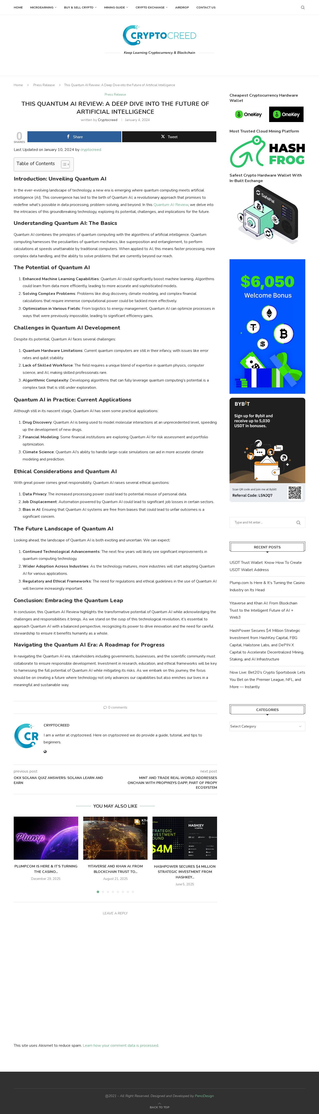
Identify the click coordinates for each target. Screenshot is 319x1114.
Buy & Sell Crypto (78, 7)
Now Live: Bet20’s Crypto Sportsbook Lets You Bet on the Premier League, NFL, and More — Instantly (267, 680)
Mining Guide (114, 7)
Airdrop (182, 7)
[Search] (302, 7)
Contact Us (206, 7)
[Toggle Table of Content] (63, 164)
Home (18, 7)
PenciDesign (204, 1096)
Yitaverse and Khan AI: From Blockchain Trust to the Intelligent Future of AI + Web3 (263, 610)
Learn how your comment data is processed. (121, 1045)
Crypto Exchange (150, 7)
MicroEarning (41, 7)
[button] (20, 855)
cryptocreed (107, 120)
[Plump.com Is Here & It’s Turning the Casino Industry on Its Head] (46, 838)
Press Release (44, 85)
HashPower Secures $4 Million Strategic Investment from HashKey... (185, 872)
